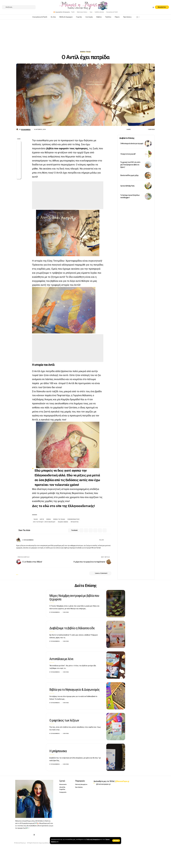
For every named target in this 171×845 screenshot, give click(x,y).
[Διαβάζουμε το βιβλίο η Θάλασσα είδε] (115, 634)
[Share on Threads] (18, 162)
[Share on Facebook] (132, 129)
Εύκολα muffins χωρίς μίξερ (129, 175)
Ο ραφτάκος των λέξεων (64, 720)
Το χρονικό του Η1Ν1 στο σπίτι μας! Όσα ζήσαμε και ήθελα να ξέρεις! (130, 164)
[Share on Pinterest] (18, 152)
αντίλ (42, 519)
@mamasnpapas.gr (103, 784)
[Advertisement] (85, 34)
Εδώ (38, 470)
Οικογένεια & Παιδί (112, 12)
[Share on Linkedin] (18, 157)
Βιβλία (83, 51)
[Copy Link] (18, 171)
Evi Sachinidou (25, 129)
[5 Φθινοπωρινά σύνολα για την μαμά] (148, 143)
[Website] (105, 539)
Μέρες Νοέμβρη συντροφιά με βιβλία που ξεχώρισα (74, 597)
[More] (145, 129)
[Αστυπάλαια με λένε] (115, 665)
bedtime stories (99, 12)
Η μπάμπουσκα (58, 751)
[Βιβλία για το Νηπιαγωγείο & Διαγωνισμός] (115, 696)
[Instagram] (146, 7)
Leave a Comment (101, 573)
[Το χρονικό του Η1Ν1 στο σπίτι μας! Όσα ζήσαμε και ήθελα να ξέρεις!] (148, 164)
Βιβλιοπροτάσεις (82, 12)
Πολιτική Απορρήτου (93, 839)
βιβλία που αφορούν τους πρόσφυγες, (67, 148)
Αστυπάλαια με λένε (61, 659)
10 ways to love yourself (128, 154)
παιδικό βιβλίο (63, 522)
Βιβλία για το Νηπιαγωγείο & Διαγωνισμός (74, 689)
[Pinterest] (148, 7)
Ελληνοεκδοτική (73, 519)
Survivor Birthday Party (127, 186)
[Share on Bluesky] (18, 167)
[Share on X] (135, 129)
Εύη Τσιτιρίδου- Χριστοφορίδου (44, 522)
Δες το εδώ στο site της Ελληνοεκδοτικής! (63, 506)
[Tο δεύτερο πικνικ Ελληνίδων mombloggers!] (148, 196)
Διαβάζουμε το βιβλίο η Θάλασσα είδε (72, 628)
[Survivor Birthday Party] (148, 185)
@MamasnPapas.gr (122, 781)
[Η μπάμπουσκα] (115, 757)
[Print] (142, 129)
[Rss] (153, 7)
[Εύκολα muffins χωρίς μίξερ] (148, 175)
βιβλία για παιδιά (59, 519)
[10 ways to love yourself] (148, 154)
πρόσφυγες (75, 522)
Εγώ (91, 12)
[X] (144, 7)
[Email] (138, 129)
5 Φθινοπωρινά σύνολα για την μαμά (131, 143)
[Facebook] (141, 7)
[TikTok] (151, 7)
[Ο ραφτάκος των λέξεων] (115, 726)
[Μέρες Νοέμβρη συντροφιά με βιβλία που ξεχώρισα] (115, 603)
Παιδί (73, 12)
